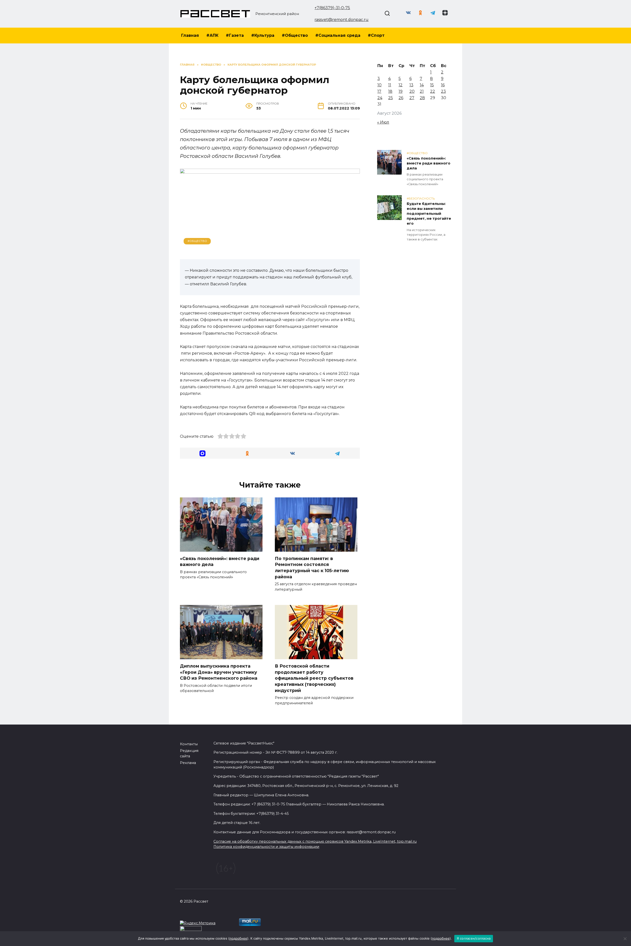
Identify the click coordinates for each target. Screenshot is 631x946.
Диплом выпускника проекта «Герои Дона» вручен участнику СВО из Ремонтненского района (218, 672)
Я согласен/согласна (474, 938)
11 (389, 85)
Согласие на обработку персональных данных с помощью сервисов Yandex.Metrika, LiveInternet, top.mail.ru (315, 841)
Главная (190, 35)
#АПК (212, 35)
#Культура (262, 35)
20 (412, 91)
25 (390, 97)
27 (411, 97)
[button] (202, 453)
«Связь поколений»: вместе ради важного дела (428, 163)
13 (411, 85)
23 (443, 91)
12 (401, 85)
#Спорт (376, 35)
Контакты (189, 744)
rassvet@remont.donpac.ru (341, 19)
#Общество (295, 35)
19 (401, 91)
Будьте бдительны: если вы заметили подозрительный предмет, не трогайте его (429, 213)
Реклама (188, 763)
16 (443, 85)
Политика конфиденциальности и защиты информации (266, 846)
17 (379, 91)
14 (422, 85)
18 (390, 91)
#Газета (235, 35)
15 (432, 85)
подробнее (238, 938)
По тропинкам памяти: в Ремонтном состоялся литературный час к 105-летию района (312, 567)
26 (401, 97)
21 (422, 91)
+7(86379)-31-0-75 (332, 7)
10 (379, 85)
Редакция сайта (189, 753)
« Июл (383, 122)
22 (432, 91)
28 (422, 97)
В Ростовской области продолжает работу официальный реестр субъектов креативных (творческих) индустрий (314, 678)
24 (379, 97)
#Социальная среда (337, 35)
